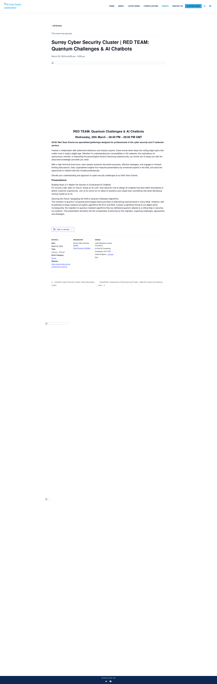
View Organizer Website (81, 248)
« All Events (57, 25)
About (91, 327)
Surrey (54, 258)
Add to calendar (63, 229)
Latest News (94, 338)
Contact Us (138, 331)
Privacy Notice (139, 327)
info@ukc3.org (55, 495)
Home (91, 323)
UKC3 (114, 678)
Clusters (93, 331)
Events (91, 334)
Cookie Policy (139, 323)
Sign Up (177, 300)
